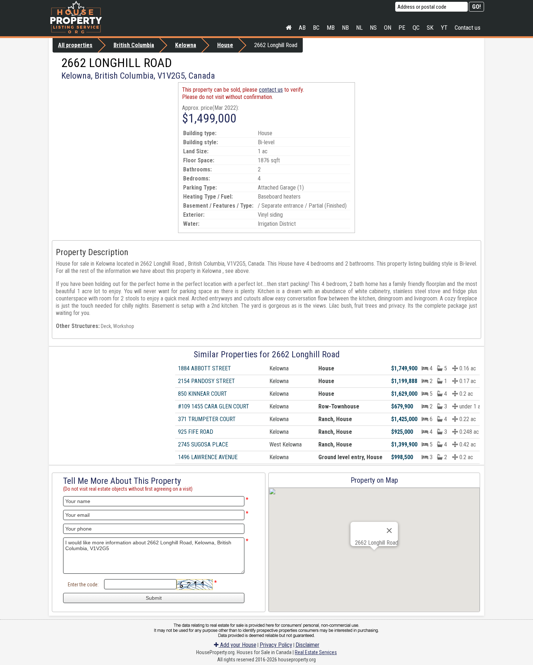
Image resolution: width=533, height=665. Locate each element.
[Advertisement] (113, 133)
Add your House (237, 644)
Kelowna (185, 45)
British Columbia (133, 45)
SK (430, 27)
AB (302, 27)
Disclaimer (307, 644)
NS (373, 27)
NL (359, 27)
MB (331, 27)
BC (316, 27)
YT (444, 27)
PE (401, 27)
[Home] (288, 27)
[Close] (389, 530)
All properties (75, 45)
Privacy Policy (276, 644)
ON (387, 27)
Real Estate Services (316, 652)
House (225, 45)
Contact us (467, 27)
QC (416, 27)
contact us (271, 89)
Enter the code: (83, 584)
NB (345, 27)
